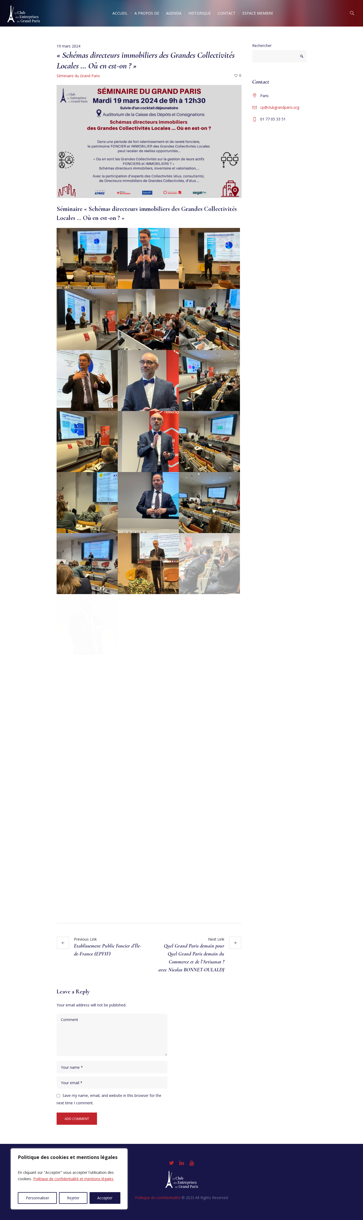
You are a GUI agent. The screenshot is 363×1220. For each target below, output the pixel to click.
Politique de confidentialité (157, 1197)
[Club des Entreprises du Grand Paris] (181, 1179)
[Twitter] (171, 1163)
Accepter (104, 1197)
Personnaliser (37, 1197)
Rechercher (262, 45)
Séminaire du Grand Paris (78, 75)
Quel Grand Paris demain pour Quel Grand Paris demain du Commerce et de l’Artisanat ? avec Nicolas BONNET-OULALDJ (191, 958)
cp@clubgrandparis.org (279, 107)
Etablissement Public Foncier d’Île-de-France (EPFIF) (107, 950)
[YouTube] (191, 1163)
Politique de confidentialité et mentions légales (73, 1178)
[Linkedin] (181, 1163)
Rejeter (73, 1197)
